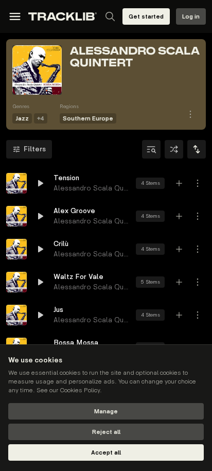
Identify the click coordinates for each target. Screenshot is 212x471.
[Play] (16, 183)
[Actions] (190, 114)
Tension (66, 177)
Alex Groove (74, 210)
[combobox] (196, 149)
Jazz (22, 119)
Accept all (106, 453)
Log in (191, 17)
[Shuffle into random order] (174, 149)
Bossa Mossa (76, 342)
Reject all (106, 432)
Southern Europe (88, 119)
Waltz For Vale (78, 276)
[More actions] (197, 183)
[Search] (110, 16)
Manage (106, 411)
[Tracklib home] (62, 16)
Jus (58, 309)
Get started (146, 17)
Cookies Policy (80, 390)
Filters (35, 149)
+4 (40, 119)
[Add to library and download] (179, 183)
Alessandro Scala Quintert (97, 188)
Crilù (61, 243)
